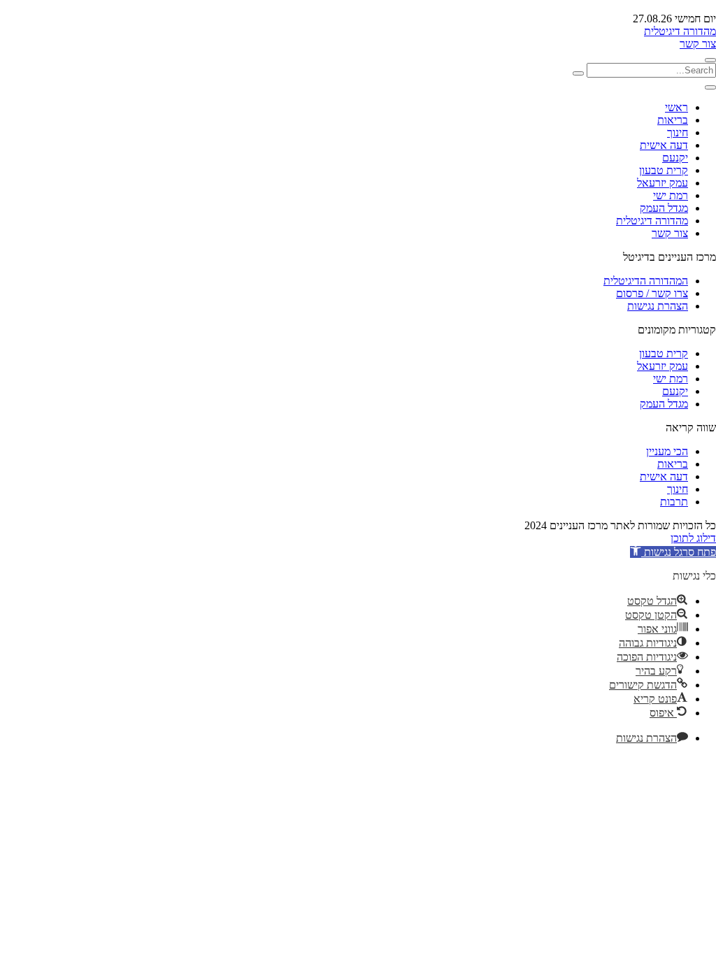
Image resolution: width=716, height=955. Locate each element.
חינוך (677, 132)
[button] (673, 552)
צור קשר (698, 44)
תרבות (674, 502)
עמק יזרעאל (662, 183)
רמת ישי (670, 195)
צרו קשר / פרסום (652, 293)
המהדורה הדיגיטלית (645, 281)
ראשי (676, 107)
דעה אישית (664, 145)
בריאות (672, 120)
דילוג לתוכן (693, 538)
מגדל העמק (664, 208)
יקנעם (675, 158)
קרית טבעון (663, 170)
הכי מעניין (667, 451)
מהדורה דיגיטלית (680, 31)
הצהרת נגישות (657, 306)
